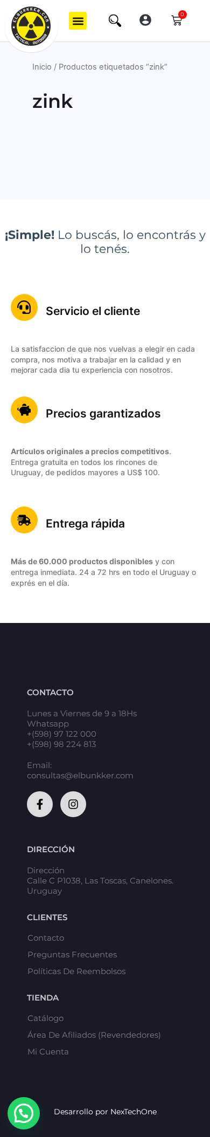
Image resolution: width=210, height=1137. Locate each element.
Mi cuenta (48, 1052)
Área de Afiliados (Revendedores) (94, 1035)
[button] (78, 21)
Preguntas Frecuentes (72, 955)
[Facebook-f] (40, 804)
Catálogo (45, 1018)
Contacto (45, 938)
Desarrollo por (82, 1112)
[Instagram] (73, 804)
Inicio (42, 67)
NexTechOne (133, 1112)
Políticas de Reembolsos (76, 971)
